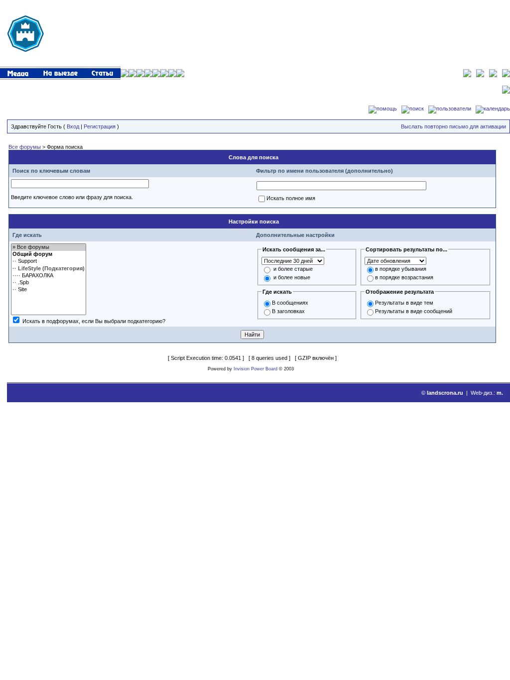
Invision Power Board (255, 368)
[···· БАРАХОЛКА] (48, 275)
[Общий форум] (48, 254)
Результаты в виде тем (404, 303)
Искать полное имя (290, 198)
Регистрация (100, 126)
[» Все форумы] (48, 247)
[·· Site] (48, 289)
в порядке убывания (400, 269)
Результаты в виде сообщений (413, 311)
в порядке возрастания (404, 277)
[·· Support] (48, 261)
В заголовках (288, 311)
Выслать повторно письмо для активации (453, 126)
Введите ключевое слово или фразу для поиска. (72, 197)
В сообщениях (290, 303)
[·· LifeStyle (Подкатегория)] (48, 268)
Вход (73, 126)
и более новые (291, 277)
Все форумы (24, 147)
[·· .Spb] (48, 282)
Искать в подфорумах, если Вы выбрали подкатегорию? (93, 321)
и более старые (293, 269)
